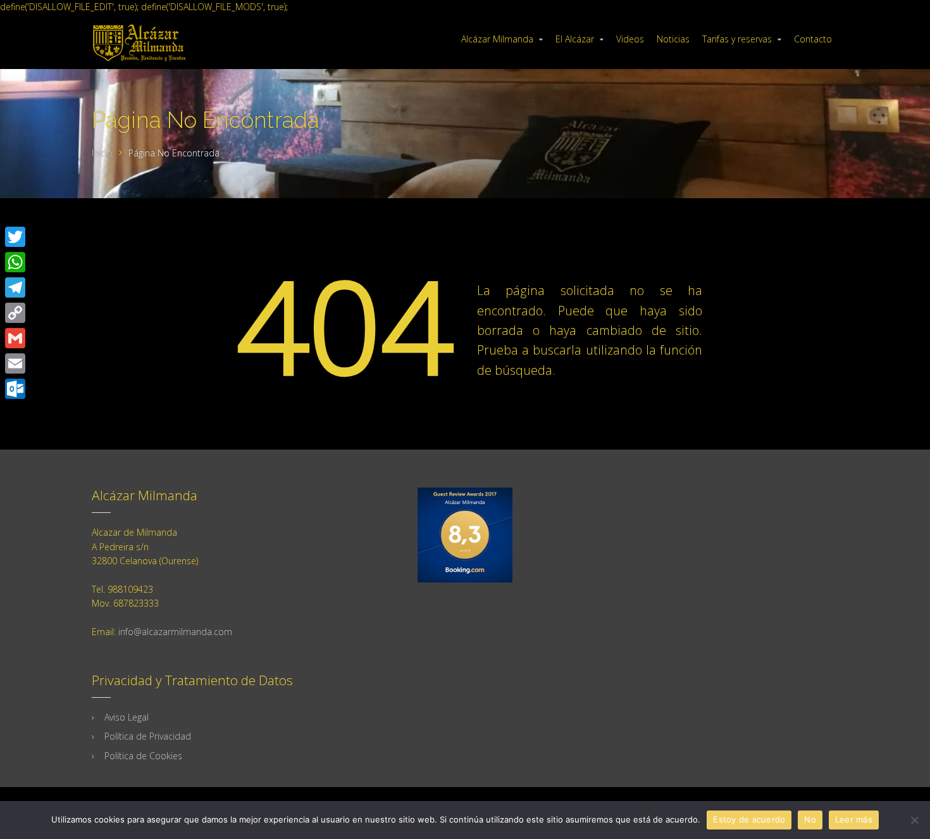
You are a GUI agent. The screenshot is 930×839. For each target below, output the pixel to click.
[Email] (15, 363)
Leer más (853, 819)
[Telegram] (15, 287)
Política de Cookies (143, 756)
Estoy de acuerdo (749, 819)
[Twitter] (15, 236)
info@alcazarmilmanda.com (175, 632)
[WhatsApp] (15, 262)
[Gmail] (15, 338)
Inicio (102, 153)
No (810, 819)
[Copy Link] (15, 312)
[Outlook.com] (15, 388)
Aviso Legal (126, 717)
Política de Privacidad (147, 736)
